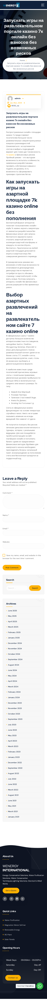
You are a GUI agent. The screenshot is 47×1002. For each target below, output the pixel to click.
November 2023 (15, 708)
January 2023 (14, 757)
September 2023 (15, 719)
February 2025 (14, 632)
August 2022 (13, 773)
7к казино (10, 155)
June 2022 (12, 784)
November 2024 (15, 648)
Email (6, 528)
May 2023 (12, 735)
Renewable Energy (12, 930)
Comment (7, 493)
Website (6, 542)
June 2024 (12, 670)
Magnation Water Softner (15, 925)
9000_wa (15, 106)
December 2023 (15, 703)
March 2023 (13, 746)
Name (6, 515)
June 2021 (12, 800)
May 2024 (12, 676)
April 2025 (12, 621)
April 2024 (12, 681)
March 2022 (13, 790)
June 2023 (12, 730)
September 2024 (15, 659)
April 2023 (12, 741)
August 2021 (13, 795)
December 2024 (15, 643)
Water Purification (12, 920)
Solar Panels (10, 939)
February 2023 (14, 752)
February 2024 (14, 692)
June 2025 (12, 611)
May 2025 (12, 616)
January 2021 (13, 817)
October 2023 (14, 714)
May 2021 (12, 806)
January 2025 (14, 638)
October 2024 (14, 654)
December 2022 (15, 762)
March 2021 (13, 811)
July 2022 (12, 779)
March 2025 (13, 627)
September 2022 (15, 768)
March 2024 (13, 686)
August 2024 (13, 665)
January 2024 (14, 697)
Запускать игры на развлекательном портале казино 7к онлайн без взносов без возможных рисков (23, 66)
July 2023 (12, 725)
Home (22, 60)
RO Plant (8, 935)
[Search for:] (17, 588)
